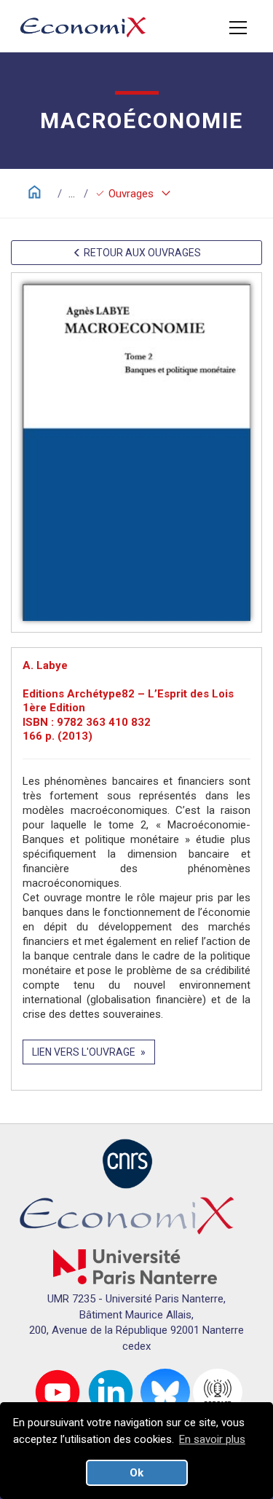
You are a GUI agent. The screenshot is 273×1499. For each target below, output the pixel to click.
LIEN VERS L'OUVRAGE (83, 1052)
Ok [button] (136, 1472)
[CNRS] (127, 1162)
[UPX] (135, 1266)
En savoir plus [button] (212, 1439)
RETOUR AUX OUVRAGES (141, 252)
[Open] (238, 27)
